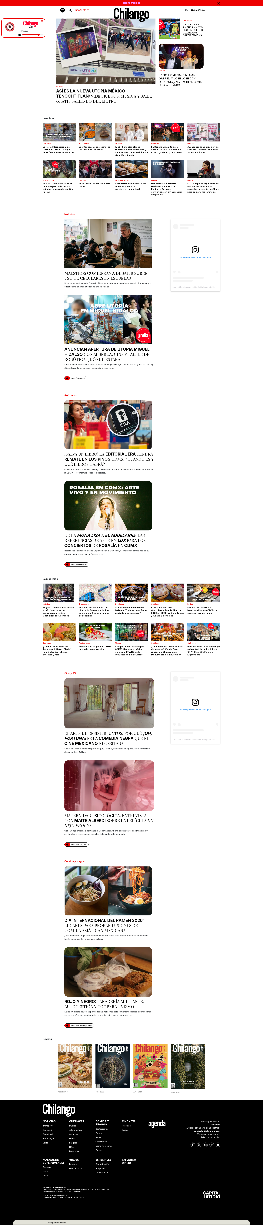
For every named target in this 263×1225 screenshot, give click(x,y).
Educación (48, 1130)
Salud (45, 1142)
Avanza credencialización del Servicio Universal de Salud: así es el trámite (203, 150)
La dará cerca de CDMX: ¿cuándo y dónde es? (166, 150)
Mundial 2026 (102, 1172)
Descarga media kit (210, 1121)
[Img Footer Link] (157, 1124)
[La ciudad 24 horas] (112, 1065)
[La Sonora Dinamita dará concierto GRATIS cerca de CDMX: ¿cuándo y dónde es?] (167, 132)
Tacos (98, 1133)
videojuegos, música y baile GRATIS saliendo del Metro (104, 95)
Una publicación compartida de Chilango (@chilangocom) (198, 287)
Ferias (190, 604)
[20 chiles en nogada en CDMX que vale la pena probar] (95, 632)
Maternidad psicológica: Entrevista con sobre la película (108, 820)
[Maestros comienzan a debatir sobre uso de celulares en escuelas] (108, 243)
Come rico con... (103, 1146)
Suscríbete (215, 1124)
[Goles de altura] (188, 1066)
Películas (126, 1125)
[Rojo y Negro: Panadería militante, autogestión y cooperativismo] (108, 972)
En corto (73, 1164)
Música (162, 71)
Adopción (100, 1168)
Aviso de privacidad (210, 1137)
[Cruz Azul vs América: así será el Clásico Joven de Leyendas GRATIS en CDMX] (169, 29)
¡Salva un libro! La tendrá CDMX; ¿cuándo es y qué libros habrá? (108, 459)
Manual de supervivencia (53, 1161)
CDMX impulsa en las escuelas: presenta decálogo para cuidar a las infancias (203, 187)
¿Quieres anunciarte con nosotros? (203, 1127)
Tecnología (48, 1138)
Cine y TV (70, 673)
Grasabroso (101, 1141)
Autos (45, 1171)
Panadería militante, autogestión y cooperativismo (104, 1004)
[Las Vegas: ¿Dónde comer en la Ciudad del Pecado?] (95, 132)
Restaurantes (84, 643)
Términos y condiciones (208, 1134)
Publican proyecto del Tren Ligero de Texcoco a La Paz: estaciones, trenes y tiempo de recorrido (94, 611)
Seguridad (48, 1134)
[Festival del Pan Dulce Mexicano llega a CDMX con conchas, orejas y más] (203, 593)
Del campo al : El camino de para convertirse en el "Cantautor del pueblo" (166, 189)
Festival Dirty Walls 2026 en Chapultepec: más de (58, 187)
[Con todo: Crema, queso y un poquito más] (75, 1065)
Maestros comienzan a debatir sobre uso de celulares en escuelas (106, 275)
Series (125, 1130)
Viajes (74, 1159)
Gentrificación (102, 1164)
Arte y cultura (48, 180)
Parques (73, 1142)
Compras (73, 1134)
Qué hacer (187, 20)
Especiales (103, 1159)
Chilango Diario (129, 1161)
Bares (98, 1137)
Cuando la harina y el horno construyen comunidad (131, 186)
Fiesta (98, 1150)
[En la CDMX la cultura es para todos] (95, 169)
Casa (45, 1175)
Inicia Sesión (198, 10)
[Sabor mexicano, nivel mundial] (150, 1065)
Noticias (59, 86)
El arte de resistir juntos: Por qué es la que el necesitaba (108, 738)
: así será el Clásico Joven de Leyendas (193, 30)
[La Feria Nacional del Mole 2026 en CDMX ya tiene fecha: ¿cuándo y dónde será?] (131, 593)
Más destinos (85, 143)
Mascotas (74, 1151)
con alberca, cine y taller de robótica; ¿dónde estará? (107, 354)
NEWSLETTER (82, 10)
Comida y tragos (122, 180)
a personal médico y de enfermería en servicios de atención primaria (131, 151)
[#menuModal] (62, 10)
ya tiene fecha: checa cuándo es (59, 150)
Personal (47, 1167)
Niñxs (72, 1147)
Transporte (84, 604)
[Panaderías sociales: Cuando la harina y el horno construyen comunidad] (131, 169)
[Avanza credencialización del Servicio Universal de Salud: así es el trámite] (203, 132)
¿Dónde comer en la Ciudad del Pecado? (95, 148)
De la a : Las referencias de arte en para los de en (105, 540)
